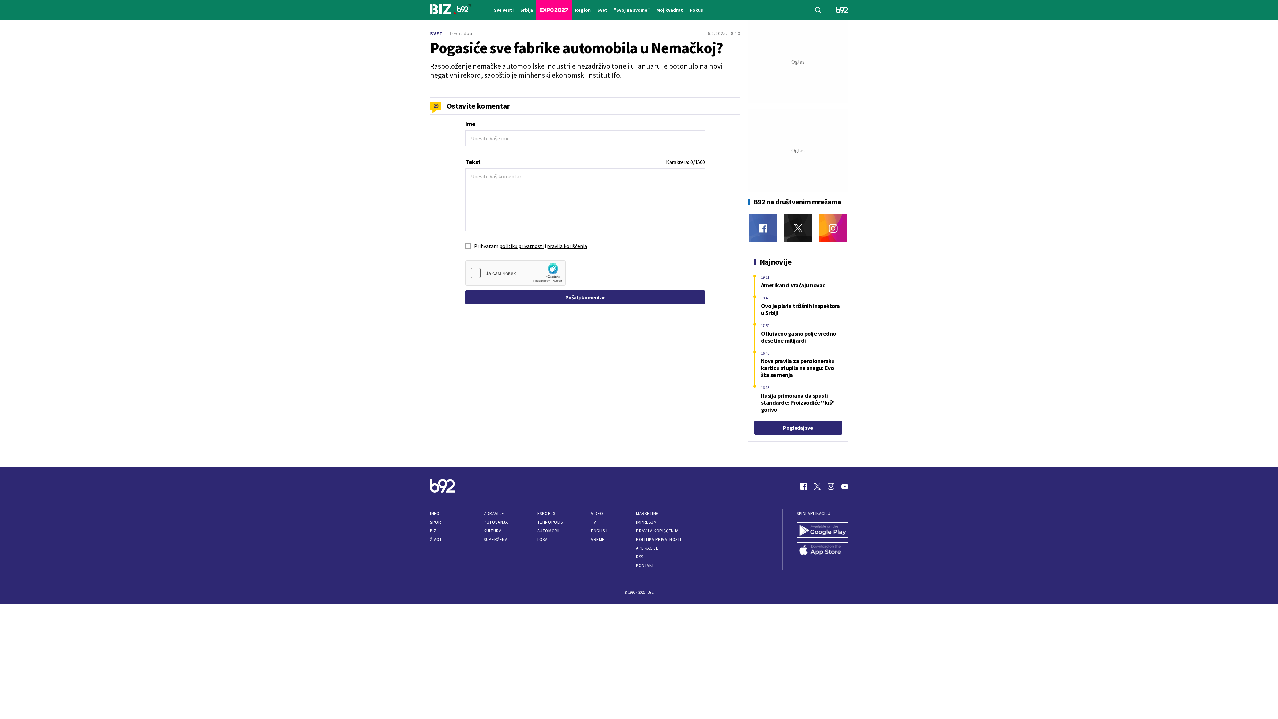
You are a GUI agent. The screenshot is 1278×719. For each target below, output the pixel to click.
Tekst (473, 162)
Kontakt (645, 565)
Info (434, 513)
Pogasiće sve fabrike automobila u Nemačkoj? (576, 48)
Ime (470, 124)
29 (435, 105)
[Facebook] (763, 228)
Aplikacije (647, 548)
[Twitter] (798, 228)
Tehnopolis (550, 522)
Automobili (549, 531)
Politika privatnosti (658, 539)
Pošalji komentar (585, 297)
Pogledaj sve (798, 427)
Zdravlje (494, 513)
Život (436, 539)
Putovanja (496, 522)
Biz (433, 531)
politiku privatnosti (521, 246)
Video (597, 513)
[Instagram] (833, 228)
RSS (639, 557)
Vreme (598, 539)
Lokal (543, 539)
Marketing (647, 513)
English (599, 531)
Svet (436, 33)
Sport (437, 522)
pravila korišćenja (567, 246)
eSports (546, 513)
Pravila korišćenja (657, 531)
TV (593, 522)
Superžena (495, 539)
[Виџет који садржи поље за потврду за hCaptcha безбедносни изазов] (515, 273)
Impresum (646, 522)
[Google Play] (822, 530)
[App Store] (822, 550)
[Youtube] (844, 486)
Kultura (492, 531)
